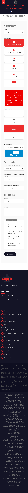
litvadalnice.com (9, 418)
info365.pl (17, 417)
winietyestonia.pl (9, 477)
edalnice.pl (18, 411)
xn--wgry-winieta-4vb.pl (14, 482)
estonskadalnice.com (19, 415)
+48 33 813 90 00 (15, 5)
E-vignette (7, 354)
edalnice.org (10, 411)
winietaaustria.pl (7, 459)
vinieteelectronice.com (14, 452)
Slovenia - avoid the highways (12, 340)
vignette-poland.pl (9, 446)
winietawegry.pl (19, 471)
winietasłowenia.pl (9, 471)
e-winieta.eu (18, 410)
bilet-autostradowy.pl (14, 398)
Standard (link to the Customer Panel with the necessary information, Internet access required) (15, 229)
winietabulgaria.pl (8, 461)
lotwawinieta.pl (8, 422)
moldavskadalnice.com (14, 425)
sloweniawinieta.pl (8, 440)
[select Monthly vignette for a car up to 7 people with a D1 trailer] (14, 147)
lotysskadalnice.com (18, 422)
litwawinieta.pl (9, 419)
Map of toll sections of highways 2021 (14, 314)
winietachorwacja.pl (19, 461)
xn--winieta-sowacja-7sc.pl (14, 484)
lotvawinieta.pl (19, 421)
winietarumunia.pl (19, 467)
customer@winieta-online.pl (14, 8)
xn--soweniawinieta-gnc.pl (14, 481)
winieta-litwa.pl (19, 454)
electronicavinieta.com (14, 412)
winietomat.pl (10, 473)
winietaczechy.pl (8, 463)
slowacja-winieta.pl (8, 439)
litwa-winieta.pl (19, 418)
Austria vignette (8, 344)
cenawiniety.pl (20, 403)
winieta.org (19, 457)
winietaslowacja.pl (19, 468)
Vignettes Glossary (9, 358)
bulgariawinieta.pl (19, 401)
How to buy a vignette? (10, 321)
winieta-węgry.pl (10, 457)
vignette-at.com (8, 443)
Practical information (10, 318)
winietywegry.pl (19, 477)
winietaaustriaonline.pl (19, 459)
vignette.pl (19, 447)
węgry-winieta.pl (7, 480)
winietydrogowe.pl (14, 474)
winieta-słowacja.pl (9, 456)
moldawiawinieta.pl (8, 426)
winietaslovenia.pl (8, 468)
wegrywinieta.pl (9, 453)
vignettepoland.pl (11, 449)
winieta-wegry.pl (19, 456)
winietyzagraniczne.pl (9, 478)
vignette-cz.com (8, 445)
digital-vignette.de (20, 408)
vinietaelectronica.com (14, 450)
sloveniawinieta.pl (14, 435)
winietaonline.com (20, 466)
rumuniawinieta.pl (14, 432)
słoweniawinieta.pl (9, 442)
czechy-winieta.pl (8, 405)
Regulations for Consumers (11, 330)
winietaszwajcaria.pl (19, 470)
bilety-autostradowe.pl (14, 400)
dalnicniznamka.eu (8, 408)
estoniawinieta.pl (7, 415)
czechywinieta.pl (19, 405)
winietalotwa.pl (19, 464)
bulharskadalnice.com (9, 403)
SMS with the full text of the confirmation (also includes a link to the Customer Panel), (15, 241)
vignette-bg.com (19, 443)
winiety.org (18, 473)
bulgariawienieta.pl (9, 401)
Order (9, 254)
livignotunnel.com (9, 421)
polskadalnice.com (14, 429)
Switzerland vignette (10, 347)
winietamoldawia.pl (8, 466)
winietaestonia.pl (19, 463)
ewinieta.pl (11, 417)
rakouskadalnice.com (14, 431)
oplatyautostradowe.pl (9, 428)
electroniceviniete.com (14, 414)
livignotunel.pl (18, 419)
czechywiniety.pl (7, 407)
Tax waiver (7, 337)
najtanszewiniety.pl (20, 426)
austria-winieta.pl (8, 397)
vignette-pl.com (19, 445)
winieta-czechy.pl (9, 454)
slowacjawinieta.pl (20, 439)
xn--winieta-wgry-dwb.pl (14, 485)
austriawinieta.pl (19, 397)
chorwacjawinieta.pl (18, 404)
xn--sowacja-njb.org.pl (19, 480)
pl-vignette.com (20, 428)
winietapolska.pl (8, 467)
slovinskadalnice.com (14, 438)
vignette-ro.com (19, 446)
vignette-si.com (10, 447)
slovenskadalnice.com (14, 436)
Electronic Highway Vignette (12, 311)
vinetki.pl (19, 449)
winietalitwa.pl (9, 464)
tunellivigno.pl (19, 442)
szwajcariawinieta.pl (19, 440)
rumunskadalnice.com (14, 433)
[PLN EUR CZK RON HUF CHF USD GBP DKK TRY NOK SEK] (16, 152)
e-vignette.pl (9, 410)
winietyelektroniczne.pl (14, 475)
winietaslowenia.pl (8, 470)
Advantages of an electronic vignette (14, 333)
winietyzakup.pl (20, 478)
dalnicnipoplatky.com (19, 407)
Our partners (7, 351)
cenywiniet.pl (8, 404)
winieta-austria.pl (19, 453)
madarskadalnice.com (14, 424)
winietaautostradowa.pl (14, 460)
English (14, 11)
